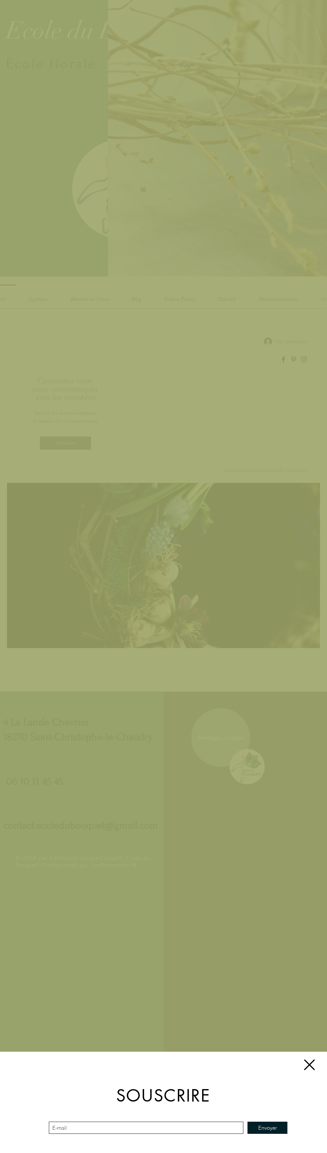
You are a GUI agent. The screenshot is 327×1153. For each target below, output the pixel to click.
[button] (309, 1064)
